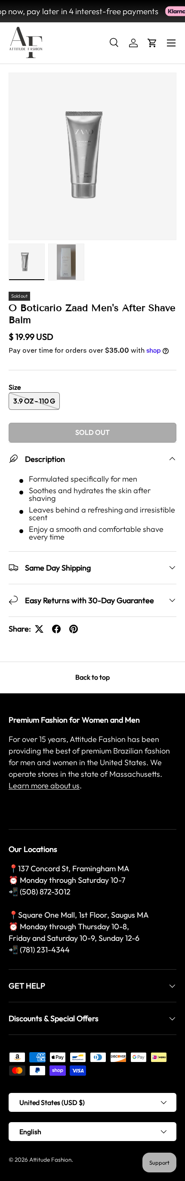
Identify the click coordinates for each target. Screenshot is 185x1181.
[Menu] (171, 43)
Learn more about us (44, 785)
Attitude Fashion (50, 1159)
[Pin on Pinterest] (73, 629)
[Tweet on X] (39, 629)
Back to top (92, 677)
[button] (152, 43)
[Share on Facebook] (56, 629)
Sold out (92, 432)
